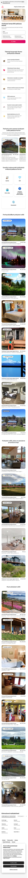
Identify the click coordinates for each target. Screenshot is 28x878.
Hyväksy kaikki (13, 862)
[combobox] (13, 33)
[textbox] (7, 37)
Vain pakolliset (13, 866)
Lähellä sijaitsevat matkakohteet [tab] (9, 816)
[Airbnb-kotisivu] (3, 7)
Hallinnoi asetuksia (13, 869)
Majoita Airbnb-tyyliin (19, 6)
